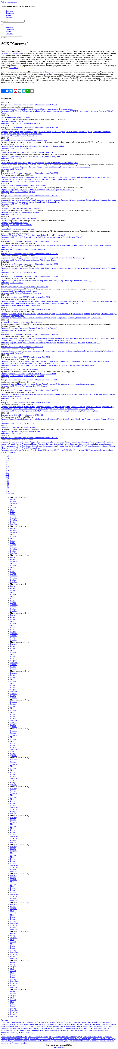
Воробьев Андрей (16, 177)
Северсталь (35, 305)
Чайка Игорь (46, 179)
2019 (7, 477)
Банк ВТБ (33, 136)
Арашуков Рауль (15, 361)
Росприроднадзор (83, 318)
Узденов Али (38, 363)
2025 (7, 489)
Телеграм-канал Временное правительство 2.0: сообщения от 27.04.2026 (29, 173)
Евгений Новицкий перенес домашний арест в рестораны (24, 140)
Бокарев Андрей (15, 338)
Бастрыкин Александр (18, 351)
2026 (7, 491)
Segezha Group (16, 318)
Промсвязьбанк (74, 411)
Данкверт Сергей (29, 200)
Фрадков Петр (22, 134)
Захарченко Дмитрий (67, 301)
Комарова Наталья (78, 407)
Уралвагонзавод (87, 365)
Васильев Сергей (32, 374)
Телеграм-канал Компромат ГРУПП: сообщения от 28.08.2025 (25, 309)
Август (13, 516)
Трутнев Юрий (77, 446)
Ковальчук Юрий (95, 177)
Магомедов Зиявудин (47, 258)
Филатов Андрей (45, 409)
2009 (7, 456)
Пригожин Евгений (86, 444)
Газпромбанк (62, 318)
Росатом (59, 237)
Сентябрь (14, 518)
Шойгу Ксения (46, 235)
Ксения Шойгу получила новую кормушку (18, 229)
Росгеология (94, 450)
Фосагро (27, 148)
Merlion (13, 305)
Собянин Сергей (71, 303)
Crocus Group (15, 450)
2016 (7, 471)
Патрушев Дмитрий (17, 235)
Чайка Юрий (57, 179)
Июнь (12, 512)
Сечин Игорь (40, 202)
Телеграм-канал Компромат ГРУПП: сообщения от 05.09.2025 (25, 297)
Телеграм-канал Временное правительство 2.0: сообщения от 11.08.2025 (29, 380)
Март (12, 505)
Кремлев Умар (107, 407)
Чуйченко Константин (93, 446)
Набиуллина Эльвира (98, 268)
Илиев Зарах (62, 419)
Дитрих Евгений (57, 442)
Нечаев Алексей (67, 394)
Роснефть (102, 111)
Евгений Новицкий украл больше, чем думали (19, 369)
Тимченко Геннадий (109, 314)
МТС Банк (14, 68)
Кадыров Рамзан (63, 177)
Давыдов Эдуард (42, 361)
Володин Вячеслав (16, 281)
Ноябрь (13, 522)
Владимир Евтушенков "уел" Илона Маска (18, 427)
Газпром (50, 365)
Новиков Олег (6, 409)
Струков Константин (100, 394)
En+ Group (26, 450)
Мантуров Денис (85, 132)
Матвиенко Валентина (102, 132)
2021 (7, 481)
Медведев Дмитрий (8, 134)
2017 (7, 473)
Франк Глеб (5, 316)
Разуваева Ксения (57, 303)
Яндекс (4, 113)
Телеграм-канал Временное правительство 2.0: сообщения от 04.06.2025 (29, 438)
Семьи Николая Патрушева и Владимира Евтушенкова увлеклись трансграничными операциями (39, 163)
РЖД (26, 204)
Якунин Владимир (86, 409)
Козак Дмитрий (45, 146)
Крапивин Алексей (93, 407)
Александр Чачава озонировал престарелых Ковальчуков (23, 185)
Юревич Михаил (14, 396)
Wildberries (14, 225)
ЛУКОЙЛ (74, 111)
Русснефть (37, 293)
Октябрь (13, 520)
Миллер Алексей (38, 444)
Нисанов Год (73, 419)
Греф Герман (14, 132)
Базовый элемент (30, 237)
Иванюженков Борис (73, 442)
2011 (7, 460)
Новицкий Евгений (60, 146)
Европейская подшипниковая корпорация (52, 111)
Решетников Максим (25, 202)
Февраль (13, 503)
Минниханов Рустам (75, 361)
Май (12, 510)
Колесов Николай (31, 258)
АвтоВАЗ (21, 365)
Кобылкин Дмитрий (36, 268)
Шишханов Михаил (88, 384)
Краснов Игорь (72, 132)
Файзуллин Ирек (52, 202)
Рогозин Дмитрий (8, 341)
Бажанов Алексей (16, 407)
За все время (10, 493)
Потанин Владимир (8, 202)
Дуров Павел (29, 384)
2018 (7, 475)
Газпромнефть (29, 111)
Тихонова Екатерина (32, 179)
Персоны (9, 11)
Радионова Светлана (103, 444)
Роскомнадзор (62, 343)
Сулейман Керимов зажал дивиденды (15, 117)
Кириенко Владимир (79, 177)
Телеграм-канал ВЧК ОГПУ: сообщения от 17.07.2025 (22, 415)
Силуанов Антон (16, 179)
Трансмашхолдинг (93, 343)
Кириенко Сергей (84, 301)
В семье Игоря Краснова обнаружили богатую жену (21, 322)
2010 (7, 458)
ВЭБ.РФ (41, 237)
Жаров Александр (63, 314)
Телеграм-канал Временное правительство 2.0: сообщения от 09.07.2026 (29, 105)
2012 (7, 462)
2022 (7, 483)
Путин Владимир (67, 167)
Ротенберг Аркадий (92, 314)
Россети (62, 365)
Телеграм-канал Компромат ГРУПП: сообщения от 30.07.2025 (25, 403)
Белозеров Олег (15, 200)
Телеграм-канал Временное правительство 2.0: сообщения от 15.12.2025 (29, 254)
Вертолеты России (31, 260)
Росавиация (93, 111)
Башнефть (49, 72)
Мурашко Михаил (82, 268)
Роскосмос (73, 343)
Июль (12, 514)
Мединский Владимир (51, 156)
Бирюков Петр (15, 301)
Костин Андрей (58, 132)
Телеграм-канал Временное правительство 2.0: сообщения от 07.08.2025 (29, 390)
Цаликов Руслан (91, 245)
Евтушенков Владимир (29, 132)
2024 (7, 487)
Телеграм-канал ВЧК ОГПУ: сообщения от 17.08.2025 (22, 347)
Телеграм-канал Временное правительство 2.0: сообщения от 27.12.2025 (29, 241)
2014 (7, 466)
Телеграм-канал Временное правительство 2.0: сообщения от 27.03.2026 (29, 196)
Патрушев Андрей (35, 167)
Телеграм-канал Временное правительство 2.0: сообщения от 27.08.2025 (29, 334)
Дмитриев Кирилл (50, 351)
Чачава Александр (70, 179)
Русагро (97, 411)
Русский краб (96, 318)
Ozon (12, 136)
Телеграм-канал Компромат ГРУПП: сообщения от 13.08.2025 (25, 357)
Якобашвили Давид (82, 167)
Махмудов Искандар (91, 338)
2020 (7, 479)
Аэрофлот (28, 386)
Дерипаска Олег (15, 156)
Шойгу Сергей (59, 235)
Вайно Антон (14, 212)
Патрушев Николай (51, 167)
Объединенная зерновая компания (53, 411)
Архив (8, 15)
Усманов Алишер (100, 419)
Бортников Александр (30, 301)
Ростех (65, 237)
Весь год (13, 499)
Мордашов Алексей (92, 361)
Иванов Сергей (45, 132)
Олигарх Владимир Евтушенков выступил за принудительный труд (27, 152)
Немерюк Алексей (27, 303)
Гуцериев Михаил (16, 384)
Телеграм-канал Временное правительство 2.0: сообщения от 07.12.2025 (29, 276)
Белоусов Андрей (16, 258)
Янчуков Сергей (17, 316)
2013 (7, 464)
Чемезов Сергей (35, 134)
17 (11, 452)
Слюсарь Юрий (96, 351)
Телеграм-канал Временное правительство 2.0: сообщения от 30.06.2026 (29, 128)
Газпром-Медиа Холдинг (46, 318)
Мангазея (71, 318)
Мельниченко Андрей (49, 109)
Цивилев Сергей (51, 363)
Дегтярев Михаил (16, 109)
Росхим (72, 237)
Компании (10, 13)
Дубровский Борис (16, 394)
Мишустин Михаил (64, 258)
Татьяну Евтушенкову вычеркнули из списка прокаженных (24, 287)
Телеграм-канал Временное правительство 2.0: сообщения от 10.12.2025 (29, 264)
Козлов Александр (23, 444)
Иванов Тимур (34, 245)
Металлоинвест (30, 423)
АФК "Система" (16, 111)
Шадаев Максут (64, 341)
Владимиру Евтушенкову (11, 53)
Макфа (26, 398)
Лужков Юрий (110, 301)
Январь (13, 501)
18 (13, 452)
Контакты (9, 17)
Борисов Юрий (29, 338)
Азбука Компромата (9, 2)
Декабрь (13, 524)
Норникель (83, 111)
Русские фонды (30, 376)
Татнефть (76, 365)
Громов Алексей (29, 314)
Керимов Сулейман (31, 109)
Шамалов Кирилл (8, 448)
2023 (7, 485)
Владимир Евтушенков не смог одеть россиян (19, 219)
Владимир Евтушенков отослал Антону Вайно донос (22, 208)
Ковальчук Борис (92, 200)
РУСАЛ (110, 111)
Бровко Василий (15, 419)
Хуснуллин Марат (66, 109)
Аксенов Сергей (15, 314)
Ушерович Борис (30, 409)
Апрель (13, 508)
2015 (7, 468)
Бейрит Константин (17, 374)
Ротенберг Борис (24, 446)
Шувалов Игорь (71, 409)
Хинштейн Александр (82, 281)
